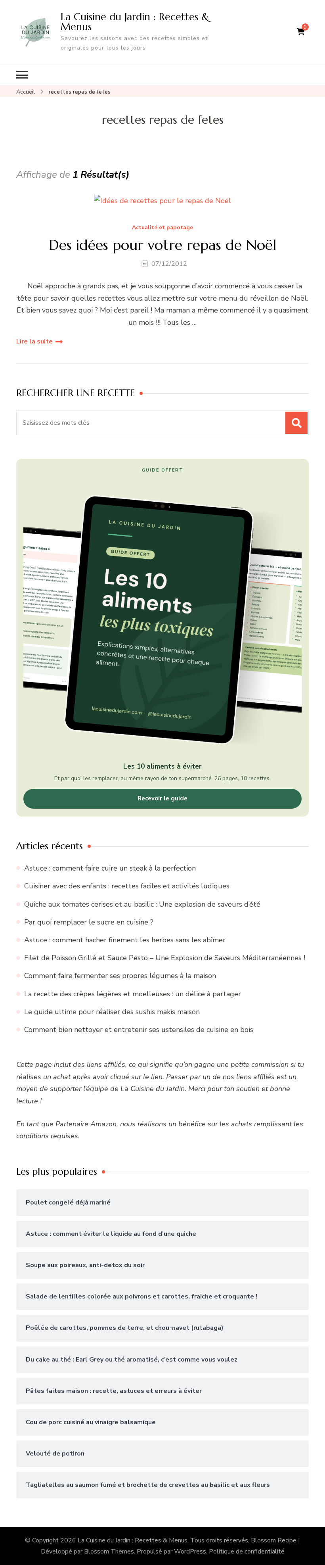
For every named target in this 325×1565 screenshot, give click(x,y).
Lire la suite (34, 341)
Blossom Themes (109, 1551)
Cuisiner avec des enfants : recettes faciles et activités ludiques (126, 886)
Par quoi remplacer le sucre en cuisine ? (88, 922)
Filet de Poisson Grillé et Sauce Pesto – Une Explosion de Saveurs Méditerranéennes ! (164, 958)
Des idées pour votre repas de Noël (162, 244)
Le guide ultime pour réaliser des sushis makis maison (112, 1011)
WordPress (190, 1551)
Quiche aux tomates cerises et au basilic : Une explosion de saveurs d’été (142, 904)
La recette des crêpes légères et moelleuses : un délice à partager (132, 994)
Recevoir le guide (162, 798)
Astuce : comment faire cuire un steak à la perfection (110, 868)
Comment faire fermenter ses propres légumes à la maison (120, 975)
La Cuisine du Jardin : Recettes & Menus (135, 21)
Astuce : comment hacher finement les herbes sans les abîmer (125, 940)
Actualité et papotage (162, 228)
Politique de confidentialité (247, 1551)
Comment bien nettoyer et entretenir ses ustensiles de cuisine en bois (138, 1029)
